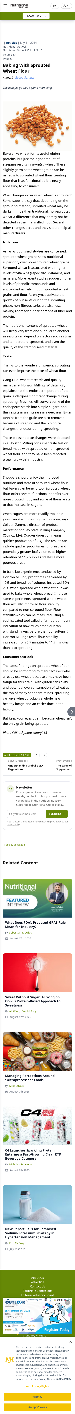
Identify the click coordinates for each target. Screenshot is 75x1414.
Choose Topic (33, 16)
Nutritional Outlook (14, 46)
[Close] (71, 1342)
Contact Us (37, 1286)
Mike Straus (16, 1085)
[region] (37, 1375)
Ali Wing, (14, 1011)
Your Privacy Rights (37, 1386)
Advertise (37, 1282)
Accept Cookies (37, 1407)
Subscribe (55, 814)
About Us (37, 1278)
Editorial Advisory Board (37, 1295)
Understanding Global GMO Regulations (20, 767)
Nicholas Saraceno (20, 1164)
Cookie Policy (63, 1379)
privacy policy (13, 824)
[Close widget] (67, 1302)
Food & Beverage (14, 844)
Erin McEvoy (29, 1011)
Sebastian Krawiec (20, 932)
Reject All (37, 1396)
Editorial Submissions (37, 1291)
